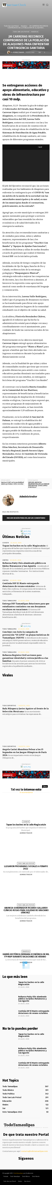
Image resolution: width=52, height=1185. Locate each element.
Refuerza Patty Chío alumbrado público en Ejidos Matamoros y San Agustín (32, 999)
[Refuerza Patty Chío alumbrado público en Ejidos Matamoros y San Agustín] (9, 1001)
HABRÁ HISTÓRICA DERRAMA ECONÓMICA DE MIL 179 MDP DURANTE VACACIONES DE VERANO (26, 955)
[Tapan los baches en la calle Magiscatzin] (26, 809)
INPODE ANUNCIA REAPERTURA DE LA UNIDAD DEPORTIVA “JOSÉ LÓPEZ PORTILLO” (38, 485)
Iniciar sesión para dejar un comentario (26, 518)
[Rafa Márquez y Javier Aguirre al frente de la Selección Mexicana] (26, 691)
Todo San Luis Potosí (11, 26)
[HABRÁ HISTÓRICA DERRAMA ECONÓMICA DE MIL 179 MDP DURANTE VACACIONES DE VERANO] (26, 938)
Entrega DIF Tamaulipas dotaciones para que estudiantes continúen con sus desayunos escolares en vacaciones (25, 606)
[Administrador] (9, 52)
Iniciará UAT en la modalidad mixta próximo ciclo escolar (12, 483)
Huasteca (24, 26)
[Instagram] (25, 1163)
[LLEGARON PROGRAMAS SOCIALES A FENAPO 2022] (26, 850)
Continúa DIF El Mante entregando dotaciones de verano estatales (33, 1012)
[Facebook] (21, 73)
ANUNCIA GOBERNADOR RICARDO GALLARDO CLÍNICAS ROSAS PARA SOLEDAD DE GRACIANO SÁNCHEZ (26, 910)
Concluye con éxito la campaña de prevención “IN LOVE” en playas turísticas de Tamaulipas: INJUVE (25, 635)
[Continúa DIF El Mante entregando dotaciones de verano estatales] (9, 1015)
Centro (5, 560)
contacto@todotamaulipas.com (34, 1151)
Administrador (18, 52)
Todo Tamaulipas (9, 600)
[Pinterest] (32, 73)
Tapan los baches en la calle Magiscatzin (24, 545)
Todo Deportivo (9, 705)
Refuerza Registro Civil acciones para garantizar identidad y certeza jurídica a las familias (25, 658)
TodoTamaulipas (18, 1173)
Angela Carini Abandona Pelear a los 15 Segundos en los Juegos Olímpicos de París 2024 (24, 752)
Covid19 (5, 542)
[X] (27, 73)
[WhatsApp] (38, 73)
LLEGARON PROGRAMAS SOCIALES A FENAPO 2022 (26, 867)
